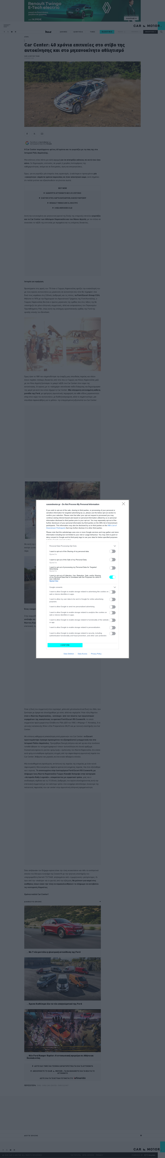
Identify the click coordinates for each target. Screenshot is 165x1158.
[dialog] (82, 579)
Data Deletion (69, 654)
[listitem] (82, 546)
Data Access (82, 654)
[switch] (112, 551)
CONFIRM (65, 645)
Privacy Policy (96, 654)
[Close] (124, 504)
